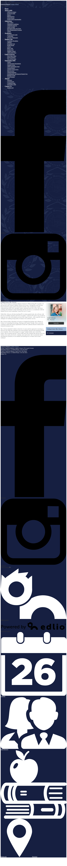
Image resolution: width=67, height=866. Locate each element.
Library (9, 47)
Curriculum (10, 36)
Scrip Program (11, 77)
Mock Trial (10, 48)
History (9, 15)
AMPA (9, 62)
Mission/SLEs (10, 16)
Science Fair (10, 50)
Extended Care (11, 44)
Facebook (3, 233)
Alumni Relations (11, 72)
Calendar (3, 696)
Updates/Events (11, 83)
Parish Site (3, 3)
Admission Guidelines (13, 24)
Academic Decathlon (12, 41)
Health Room (10, 45)
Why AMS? (10, 22)
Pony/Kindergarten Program (14, 30)
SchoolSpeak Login (12, 34)
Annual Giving (11, 65)
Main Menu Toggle (6, 5)
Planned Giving (11, 75)
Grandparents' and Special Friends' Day (17, 74)
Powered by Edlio (5, 631)
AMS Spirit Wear (11, 52)
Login (5, 620)
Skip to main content (6, 1)
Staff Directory (4, 749)
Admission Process (12, 25)
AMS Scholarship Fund (13, 66)
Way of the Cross (11, 59)
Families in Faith (16, 3)
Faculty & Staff (11, 13)
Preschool (9, 3)
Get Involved (10, 81)
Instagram (3, 300)
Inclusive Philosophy (12, 37)
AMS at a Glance (11, 12)
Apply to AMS (11, 27)
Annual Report (11, 68)
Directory (9, 80)
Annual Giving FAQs (12, 69)
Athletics (9, 42)
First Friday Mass (11, 56)
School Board (10, 18)
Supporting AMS (11, 84)
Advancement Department (14, 63)
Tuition (9, 31)
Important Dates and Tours (14, 28)
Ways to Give (10, 71)
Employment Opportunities (14, 19)
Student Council (11, 51)
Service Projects (11, 57)
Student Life (10, 88)
